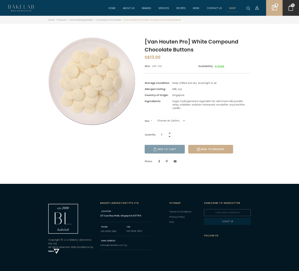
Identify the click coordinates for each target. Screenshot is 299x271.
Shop (232, 8)
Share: (148, 161)
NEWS (196, 8)
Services (163, 8)
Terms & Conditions (180, 211)
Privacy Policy (177, 216)
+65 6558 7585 (108, 231)
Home (111, 8)
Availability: (205, 66)
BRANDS (146, 8)
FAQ (171, 222)
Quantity (150, 134)
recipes (180, 8)
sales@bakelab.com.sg (113, 245)
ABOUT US (128, 8)
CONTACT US (214, 8)
